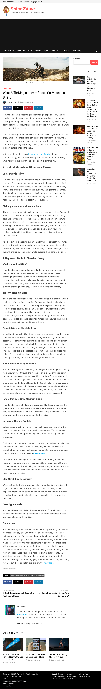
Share (9, 108)
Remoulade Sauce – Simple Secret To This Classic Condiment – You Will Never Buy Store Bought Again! (92, 108)
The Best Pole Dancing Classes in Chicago (58, 655)
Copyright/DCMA (36, 2)
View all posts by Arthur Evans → (29, 624)
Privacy (26, 2)
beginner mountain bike (39, 154)
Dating (38, 51)
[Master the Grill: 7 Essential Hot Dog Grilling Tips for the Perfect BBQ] (79, 169)
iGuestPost (71, 674)
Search (76, 58)
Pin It (29, 108)
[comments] (89, 71)
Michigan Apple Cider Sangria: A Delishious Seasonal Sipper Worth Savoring (92, 132)
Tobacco (77, 51)
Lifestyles (9, 51)
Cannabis (21, 51)
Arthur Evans (13, 102)
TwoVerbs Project (84, 676)
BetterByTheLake (58, 674)
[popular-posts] (76, 71)
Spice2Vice (23, 8)
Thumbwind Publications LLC (27, 674)
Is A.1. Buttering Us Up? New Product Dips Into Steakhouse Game (91, 83)
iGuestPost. (22, 614)
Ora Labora (56, 679)
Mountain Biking (37, 575)
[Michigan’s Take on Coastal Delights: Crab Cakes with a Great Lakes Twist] (79, 148)
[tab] (76, 71)
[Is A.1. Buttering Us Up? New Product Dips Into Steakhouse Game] (79, 77)
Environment (39, 453)
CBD (30, 51)
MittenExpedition (58, 676)
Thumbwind (71, 676)
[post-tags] (95, 71)
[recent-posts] (83, 71)
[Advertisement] (50, 33)
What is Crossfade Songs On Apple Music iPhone (36, 655)
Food (46, 51)
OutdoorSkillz (68, 679)
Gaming (55, 51)
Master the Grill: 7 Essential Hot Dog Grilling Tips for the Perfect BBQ (91, 174)
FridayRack (48, 563)
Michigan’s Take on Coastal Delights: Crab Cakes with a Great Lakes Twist (92, 153)
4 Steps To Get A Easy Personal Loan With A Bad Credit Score (13, 657)
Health (67, 51)
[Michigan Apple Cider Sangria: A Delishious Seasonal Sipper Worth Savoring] (79, 127)
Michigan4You (83, 674)
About (19, 2)
